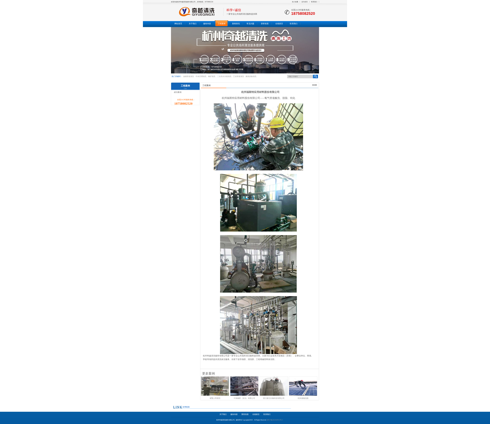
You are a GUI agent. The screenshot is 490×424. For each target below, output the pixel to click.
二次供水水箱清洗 (224, 76)
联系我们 (314, 2)
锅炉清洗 (211, 76)
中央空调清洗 (201, 76)
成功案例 (177, 92)
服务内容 (234, 414)
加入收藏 (295, 2)
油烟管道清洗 (188, 76)
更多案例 (207, 373)
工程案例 (185, 85)
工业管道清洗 (238, 76)
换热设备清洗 (251, 76)
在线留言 (256, 414)
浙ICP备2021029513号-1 (275, 420)
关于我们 (223, 414)
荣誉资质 (245, 414)
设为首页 (305, 2)
